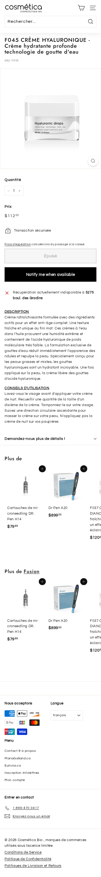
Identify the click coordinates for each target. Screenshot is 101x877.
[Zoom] (93, 161)
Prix (8, 207)
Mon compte (15, 780)
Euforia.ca (13, 765)
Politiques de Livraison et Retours (33, 866)
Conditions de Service (23, 852)
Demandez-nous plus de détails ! (35, 439)
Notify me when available (50, 275)
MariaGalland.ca (18, 758)
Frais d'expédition (18, 244)
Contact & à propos (20, 751)
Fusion (31, 571)
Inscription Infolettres (22, 773)
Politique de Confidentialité (28, 859)
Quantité (13, 180)
